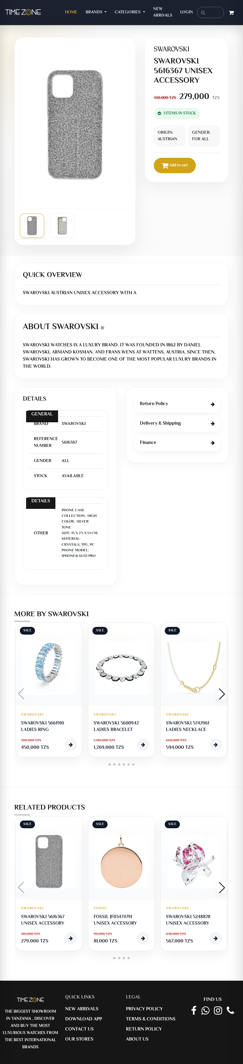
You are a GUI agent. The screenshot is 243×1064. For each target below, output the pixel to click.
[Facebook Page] (194, 1011)
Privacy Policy (144, 1009)
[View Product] (71, 744)
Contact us (79, 1029)
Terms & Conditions (150, 1019)
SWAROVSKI (32, 714)
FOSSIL (100, 908)
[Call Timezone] (230, 1011)
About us (137, 1039)
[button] (222, 694)
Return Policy (144, 1029)
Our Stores (79, 1039)
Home (73, 12)
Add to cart (179, 165)
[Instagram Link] (218, 1011)
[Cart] (231, 13)
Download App (83, 1019)
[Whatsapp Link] (205, 1011)
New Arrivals (162, 12)
